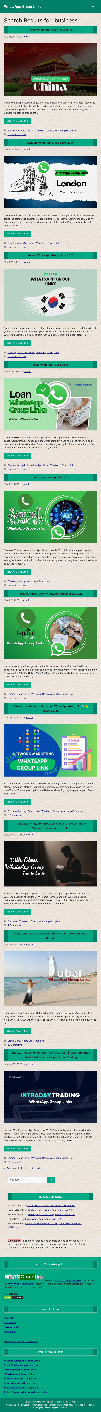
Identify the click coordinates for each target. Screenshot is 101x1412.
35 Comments (14, 1045)
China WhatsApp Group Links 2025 (50, 30)
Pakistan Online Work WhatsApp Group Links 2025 (50, 593)
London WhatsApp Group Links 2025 (50, 142)
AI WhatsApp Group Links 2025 (50, 477)
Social (31, 130)
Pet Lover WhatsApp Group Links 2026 (41, 1219)
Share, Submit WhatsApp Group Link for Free (51, 1205)
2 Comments (14, 815)
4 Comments (14, 925)
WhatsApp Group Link (66, 130)
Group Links (23, 465)
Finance (11, 465)
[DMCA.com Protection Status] (14, 1298)
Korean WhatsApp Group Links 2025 (50, 255)
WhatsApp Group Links (22, 7)
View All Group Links (17, 121)
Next (39, 1168)
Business (12, 130)
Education (12, 921)
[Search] (51, 1180)
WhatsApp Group (44, 130)
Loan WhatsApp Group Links (51, 364)
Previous (10, 1168)
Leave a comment (16, 134)
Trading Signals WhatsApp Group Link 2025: (51, 1210)
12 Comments (14, 1162)
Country (22, 130)
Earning (11, 694)
